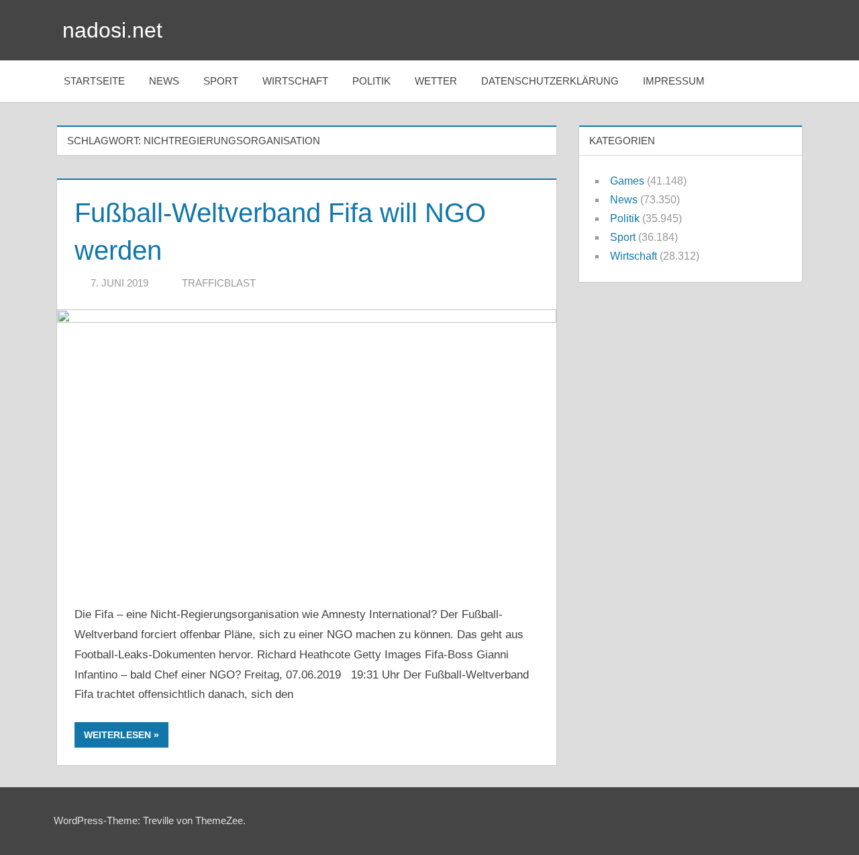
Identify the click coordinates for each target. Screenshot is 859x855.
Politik (371, 81)
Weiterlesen (117, 735)
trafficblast (219, 283)
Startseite (94, 81)
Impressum (674, 81)
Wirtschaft (295, 81)
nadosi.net (112, 30)
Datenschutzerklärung (550, 81)
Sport (220, 81)
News (164, 81)
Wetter (436, 81)
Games (627, 181)
